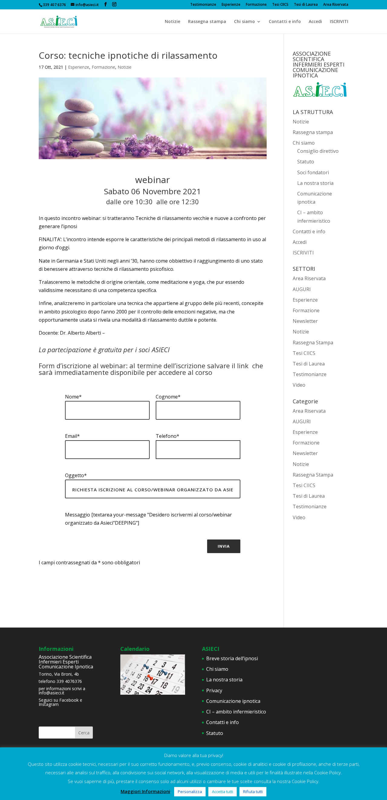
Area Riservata (335, 5)
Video (299, 385)
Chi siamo (244, 21)
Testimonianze (203, 5)
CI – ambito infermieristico (236, 711)
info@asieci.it (51, 693)
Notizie (172, 21)
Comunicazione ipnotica (233, 701)
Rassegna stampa (207, 21)
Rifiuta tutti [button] (253, 791)
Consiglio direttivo (318, 151)
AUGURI (302, 289)
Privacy (214, 690)
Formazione (256, 5)
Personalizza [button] (190, 791)
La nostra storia (315, 183)
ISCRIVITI (339, 21)
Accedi (315, 21)
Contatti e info (285, 21)
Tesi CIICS (280, 5)
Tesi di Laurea (306, 5)
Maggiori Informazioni (145, 791)
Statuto (305, 161)
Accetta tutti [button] (222, 791)
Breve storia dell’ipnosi (232, 658)
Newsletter (305, 321)
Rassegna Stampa (313, 342)
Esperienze (231, 5)
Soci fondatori (313, 172)
